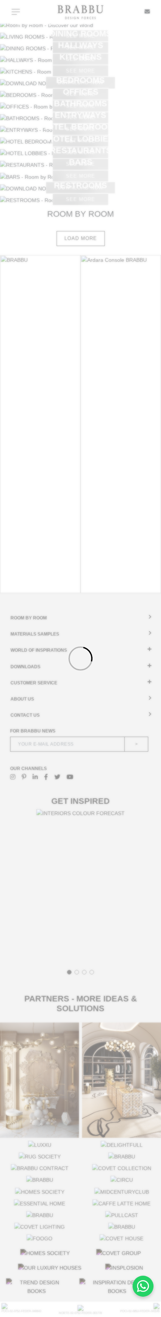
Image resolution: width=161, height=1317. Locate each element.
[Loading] (80, 658)
